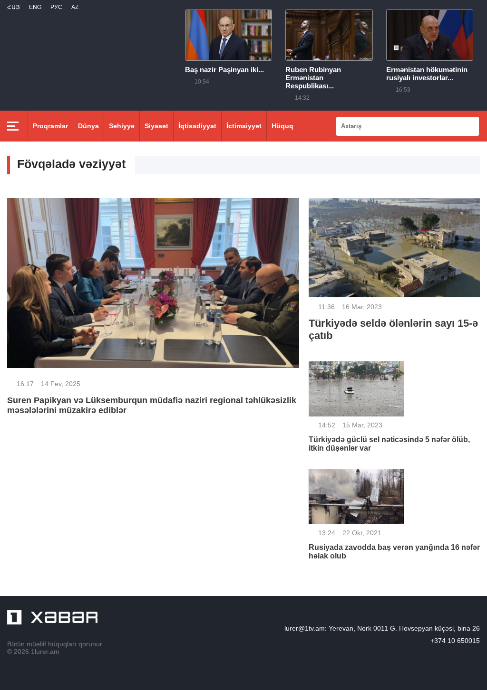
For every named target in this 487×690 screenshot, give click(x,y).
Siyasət (156, 126)
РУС (56, 7)
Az (74, 7)
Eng (35, 7)
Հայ (13, 7)
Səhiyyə (122, 126)
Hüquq (282, 126)
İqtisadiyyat (197, 126)
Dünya (88, 126)
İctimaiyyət (244, 126)
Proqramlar (50, 126)
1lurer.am (45, 651)
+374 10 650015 (455, 640)
